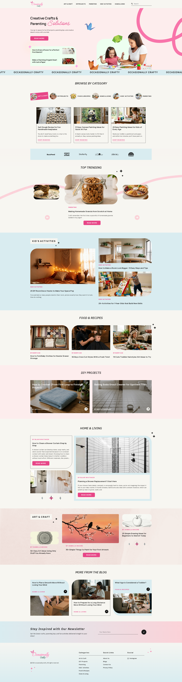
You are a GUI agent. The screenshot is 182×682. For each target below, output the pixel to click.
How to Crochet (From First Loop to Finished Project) (57, 386)
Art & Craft (68, 4)
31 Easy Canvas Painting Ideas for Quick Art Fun (89, 128)
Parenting (93, 4)
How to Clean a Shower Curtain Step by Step (49, 444)
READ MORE (41, 38)
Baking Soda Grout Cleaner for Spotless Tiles (120, 384)
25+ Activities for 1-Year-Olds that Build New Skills (120, 303)
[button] (47, 217)
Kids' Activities (36, 287)
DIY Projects (81, 4)
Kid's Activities (44, 241)
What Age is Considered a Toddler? (130, 582)
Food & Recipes (91, 318)
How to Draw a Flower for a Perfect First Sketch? (45, 51)
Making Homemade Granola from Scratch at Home (90, 211)
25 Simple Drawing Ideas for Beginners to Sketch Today (134, 534)
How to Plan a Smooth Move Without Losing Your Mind (48, 583)
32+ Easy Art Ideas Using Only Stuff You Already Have (43, 552)
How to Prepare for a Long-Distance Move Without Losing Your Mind (89, 603)
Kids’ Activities (105, 4)
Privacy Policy (108, 668)
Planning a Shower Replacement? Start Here (97, 481)
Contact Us (107, 664)
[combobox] (141, 4)
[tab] (39, 96)
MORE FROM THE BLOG (91, 572)
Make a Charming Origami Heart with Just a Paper (44, 61)
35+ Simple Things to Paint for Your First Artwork (87, 549)
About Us (106, 658)
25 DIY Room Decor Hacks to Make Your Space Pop (52, 291)
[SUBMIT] (143, 632)
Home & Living (120, 4)
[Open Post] (86, 409)
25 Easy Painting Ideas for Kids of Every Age (127, 128)
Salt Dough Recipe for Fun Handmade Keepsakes (49, 128)
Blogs (105, 661)
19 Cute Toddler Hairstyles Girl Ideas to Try (132, 357)
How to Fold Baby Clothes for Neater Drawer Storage (49, 357)
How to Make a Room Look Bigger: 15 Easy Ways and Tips (123, 268)
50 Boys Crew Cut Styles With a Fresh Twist (91, 357)
